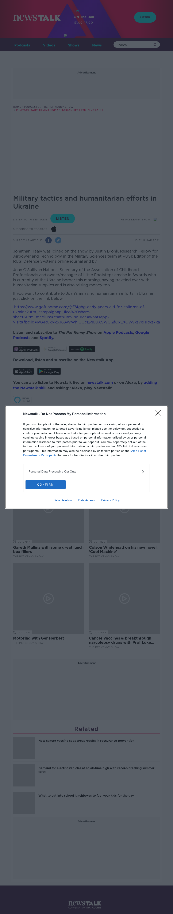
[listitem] (86, 471)
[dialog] (86, 457)
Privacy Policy (110, 500)
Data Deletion (63, 500)
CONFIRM (45, 484)
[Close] (159, 414)
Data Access (86, 500)
